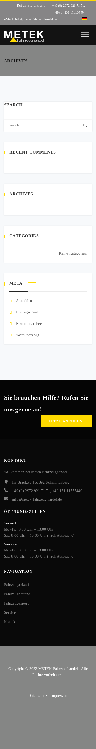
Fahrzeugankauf (16, 585)
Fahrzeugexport (16, 603)
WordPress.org (27, 335)
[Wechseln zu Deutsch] (85, 19)
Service (10, 613)
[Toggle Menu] (85, 36)
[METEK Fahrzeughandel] (24, 36)
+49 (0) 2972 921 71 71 (68, 5)
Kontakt (10, 622)
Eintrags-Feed (27, 312)
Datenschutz (38, 696)
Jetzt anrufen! (66, 421)
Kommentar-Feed (29, 324)
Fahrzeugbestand (17, 594)
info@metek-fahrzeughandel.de (36, 19)
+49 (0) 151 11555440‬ (68, 12)
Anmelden (24, 301)
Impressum (59, 696)
